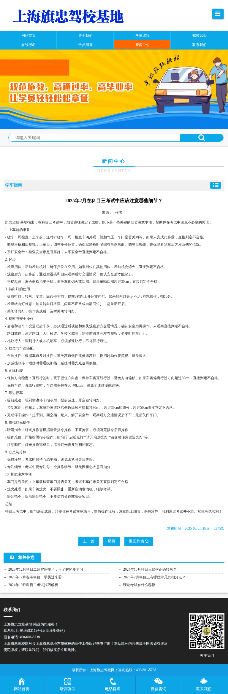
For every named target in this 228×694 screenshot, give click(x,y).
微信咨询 (158, 689)
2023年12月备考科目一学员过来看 (35, 577)
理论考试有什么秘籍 (139, 585)
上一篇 (88, 541)
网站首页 (21, 689)
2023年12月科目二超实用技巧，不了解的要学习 (45, 569)
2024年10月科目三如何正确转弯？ (150, 569)
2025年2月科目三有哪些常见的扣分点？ (154, 577)
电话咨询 (113, 689)
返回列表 (137, 541)
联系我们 (204, 689)
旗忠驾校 (12, 222)
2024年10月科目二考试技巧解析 (33, 585)
